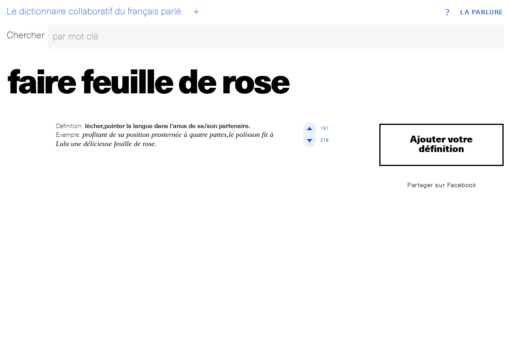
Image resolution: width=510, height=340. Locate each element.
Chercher (26, 35)
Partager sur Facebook (442, 185)
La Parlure (482, 12)
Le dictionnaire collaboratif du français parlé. (94, 11)
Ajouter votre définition (441, 143)
